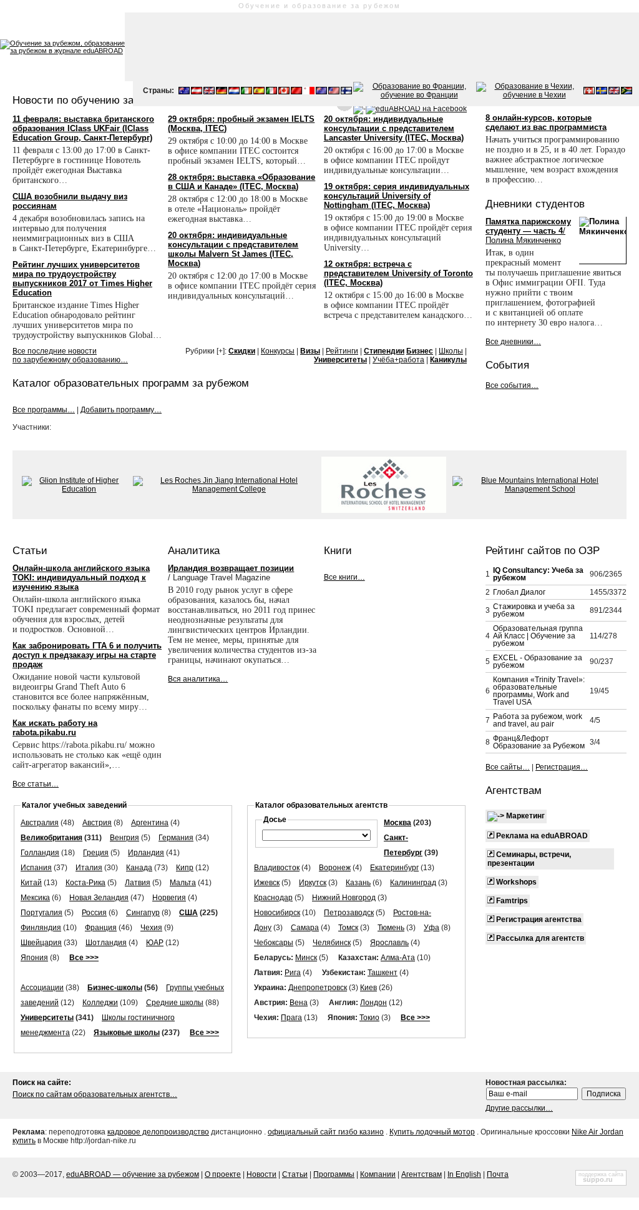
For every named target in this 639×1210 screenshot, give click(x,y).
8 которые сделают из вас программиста (546, 122)
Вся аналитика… (198, 679)
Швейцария (41, 942)
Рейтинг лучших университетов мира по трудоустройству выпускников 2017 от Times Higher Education (82, 278)
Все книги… (344, 577)
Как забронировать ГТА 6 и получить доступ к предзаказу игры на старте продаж (87, 655)
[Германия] (221, 91)
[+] (221, 351)
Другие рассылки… (519, 1108)
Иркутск (312, 882)
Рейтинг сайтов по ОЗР (542, 550)
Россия (94, 912)
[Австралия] (184, 91)
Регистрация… (561, 767)
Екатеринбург (394, 867)
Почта (498, 1174)
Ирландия (146, 852)
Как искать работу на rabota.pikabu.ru (54, 727)
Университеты (340, 359)
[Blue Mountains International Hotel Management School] (534, 489)
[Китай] (296, 91)
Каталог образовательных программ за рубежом (130, 383)
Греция (96, 852)
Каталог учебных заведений (74, 805)
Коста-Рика (85, 882)
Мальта (183, 882)
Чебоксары (273, 942)
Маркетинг (524, 815)
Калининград (413, 882)
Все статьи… (35, 784)
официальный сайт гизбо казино (326, 1132)
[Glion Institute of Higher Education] (74, 489)
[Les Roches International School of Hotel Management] (383, 510)
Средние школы (174, 1002)
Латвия (137, 882)
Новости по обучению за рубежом (96, 100)
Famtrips (511, 900)
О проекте (223, 1174)
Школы (451, 351)
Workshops (515, 882)
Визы (310, 351)
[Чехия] (529, 95)
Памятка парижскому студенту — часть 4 (528, 231)
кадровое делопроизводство (158, 1132)
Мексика (35, 897)
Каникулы (448, 359)
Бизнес (419, 351)
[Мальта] (309, 91)
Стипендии (384, 351)
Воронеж (335, 867)
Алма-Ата (398, 957)
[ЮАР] (626, 91)
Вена (299, 1002)
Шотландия (106, 942)
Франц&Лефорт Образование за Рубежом (539, 742)
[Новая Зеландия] (321, 91)
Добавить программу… (121, 409)
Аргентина (149, 822)
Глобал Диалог (519, 592)
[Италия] (271, 91)
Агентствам (513, 790)
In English (464, 1174)
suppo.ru (598, 1179)
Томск (348, 927)
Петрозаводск (349, 912)
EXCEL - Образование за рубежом (537, 661)
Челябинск (332, 942)
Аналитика (194, 550)
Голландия (40, 852)
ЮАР (154, 942)
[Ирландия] (246, 91)
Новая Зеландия (99, 897)
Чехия (151, 927)
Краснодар (273, 897)
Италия (89, 867)
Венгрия (124, 837)
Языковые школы (127, 1032)
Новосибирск (277, 912)
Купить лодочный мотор (432, 1132)
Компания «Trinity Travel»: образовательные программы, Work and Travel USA (539, 691)
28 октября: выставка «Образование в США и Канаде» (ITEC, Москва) (241, 181)
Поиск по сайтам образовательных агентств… (94, 1094)
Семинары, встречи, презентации (529, 859)
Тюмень (391, 927)
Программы (333, 1174)
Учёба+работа (398, 359)
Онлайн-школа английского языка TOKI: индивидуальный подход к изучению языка (81, 577)
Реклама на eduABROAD (541, 835)
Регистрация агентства (538, 919)
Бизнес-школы (114, 987)
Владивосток (277, 867)
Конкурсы (278, 351)
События (507, 365)
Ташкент (383, 972)
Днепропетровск (317, 987)
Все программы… (43, 409)
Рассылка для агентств (539, 938)
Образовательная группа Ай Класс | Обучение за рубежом (538, 636)
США (188, 912)
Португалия (41, 912)
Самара (305, 927)
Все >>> (84, 957)
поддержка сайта (600, 1174)
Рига (293, 972)
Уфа (431, 927)
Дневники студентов (535, 203)
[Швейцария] (589, 91)
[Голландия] (234, 91)
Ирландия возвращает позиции (231, 568)
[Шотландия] (614, 91)
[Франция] (414, 95)
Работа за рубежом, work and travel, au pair (537, 720)
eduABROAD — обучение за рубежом (132, 1174)
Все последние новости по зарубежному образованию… (70, 355)
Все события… (512, 385)
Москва (397, 822)
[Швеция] (601, 91)
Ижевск (267, 882)
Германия (176, 837)
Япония (34, 957)
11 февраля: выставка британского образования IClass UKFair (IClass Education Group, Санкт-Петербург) (83, 128)
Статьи (29, 550)
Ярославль (389, 942)
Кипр (184, 867)
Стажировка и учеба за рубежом (534, 610)
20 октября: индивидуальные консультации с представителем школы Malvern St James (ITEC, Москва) (233, 249)
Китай (31, 882)
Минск (306, 957)
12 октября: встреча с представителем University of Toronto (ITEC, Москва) (398, 273)
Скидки (241, 351)
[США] (333, 91)
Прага (291, 1017)
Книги (338, 550)
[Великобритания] (209, 91)
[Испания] (259, 91)
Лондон (373, 1002)
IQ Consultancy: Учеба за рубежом (538, 574)
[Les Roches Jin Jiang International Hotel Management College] (224, 489)
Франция (101, 927)
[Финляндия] (346, 91)
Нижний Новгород (344, 897)
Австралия (40, 822)
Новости (261, 1174)
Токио (369, 1017)
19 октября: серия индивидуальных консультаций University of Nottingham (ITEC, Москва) (396, 196)
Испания (36, 867)
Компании (378, 1174)
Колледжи (100, 1002)
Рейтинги (342, 351)
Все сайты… (507, 767)
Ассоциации (42, 987)
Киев (368, 987)
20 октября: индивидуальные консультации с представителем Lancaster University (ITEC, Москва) (394, 128)
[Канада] (284, 91)
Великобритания (51, 837)
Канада (139, 867)
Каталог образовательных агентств (321, 805)
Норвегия (169, 897)
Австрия (97, 822)
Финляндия (41, 927)
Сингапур (143, 912)
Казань (358, 882)
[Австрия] (196, 91)
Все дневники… (513, 341)
